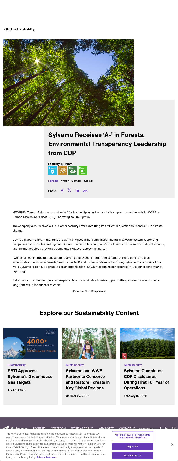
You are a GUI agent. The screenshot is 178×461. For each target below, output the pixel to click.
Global (88, 180)
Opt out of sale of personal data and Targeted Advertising (132, 436)
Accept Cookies (132, 455)
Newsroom (58, 428)
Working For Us (82, 428)
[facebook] (160, 428)
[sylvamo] (15, 428)
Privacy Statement (46, 457)
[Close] (172, 444)
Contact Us (127, 428)
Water (65, 180)
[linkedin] (167, 428)
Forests (53, 180)
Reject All (132, 446)
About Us (39, 428)
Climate (76, 180)
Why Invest (106, 428)
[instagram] (173, 428)
